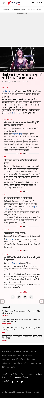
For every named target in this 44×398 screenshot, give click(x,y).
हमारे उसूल (39, 374)
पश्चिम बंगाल (15, 263)
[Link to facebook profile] (12, 381)
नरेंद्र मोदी (26, 351)
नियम (22, 374)
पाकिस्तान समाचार (29, 363)
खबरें (6, 10)
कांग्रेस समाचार (17, 351)
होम (3, 10)
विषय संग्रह (26, 377)
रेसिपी (3, 367)
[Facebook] (13, 297)
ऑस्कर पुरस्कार (6, 324)
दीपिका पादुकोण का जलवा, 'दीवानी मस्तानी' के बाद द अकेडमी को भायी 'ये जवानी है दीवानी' (21, 321)
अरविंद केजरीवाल (6, 351)
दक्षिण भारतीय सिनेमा (13, 367)
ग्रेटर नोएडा (5, 316)
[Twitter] (25, 297)
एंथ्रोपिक (4, 340)
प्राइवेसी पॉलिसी (14, 374)
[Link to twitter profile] (17, 381)
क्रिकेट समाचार (31, 359)
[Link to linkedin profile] (22, 381)
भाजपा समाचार (6, 359)
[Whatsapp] (19, 297)
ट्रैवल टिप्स (33, 351)
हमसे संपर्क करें (30, 374)
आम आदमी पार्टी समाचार (25, 355)
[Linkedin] (31, 297)
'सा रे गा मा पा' (8, 91)
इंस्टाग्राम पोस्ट (17, 134)
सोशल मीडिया (16, 112)
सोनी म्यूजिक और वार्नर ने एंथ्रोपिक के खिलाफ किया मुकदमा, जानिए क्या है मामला (22, 337)
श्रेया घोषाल (10, 239)
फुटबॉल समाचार (6, 363)
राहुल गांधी (38, 363)
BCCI (4, 332)
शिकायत (4, 377)
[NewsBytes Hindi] (14, 2)
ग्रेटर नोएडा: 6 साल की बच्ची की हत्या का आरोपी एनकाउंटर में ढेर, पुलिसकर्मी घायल (21, 312)
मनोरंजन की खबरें (14, 10)
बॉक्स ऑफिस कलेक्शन (18, 359)
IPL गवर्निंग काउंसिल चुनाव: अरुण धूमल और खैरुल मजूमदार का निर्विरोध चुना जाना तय (21, 329)
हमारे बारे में (5, 374)
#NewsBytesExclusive (9, 355)
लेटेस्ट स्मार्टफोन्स (17, 363)
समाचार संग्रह (17, 377)
